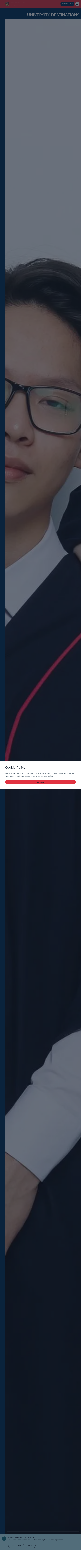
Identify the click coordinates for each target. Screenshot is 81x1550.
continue (40, 782)
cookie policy (47, 776)
